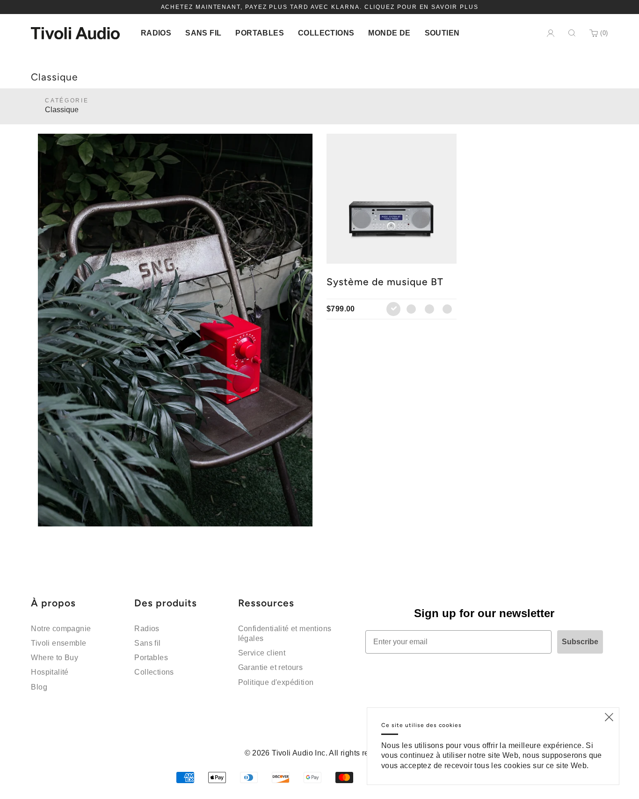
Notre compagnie (61, 629)
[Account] (550, 33)
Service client (262, 653)
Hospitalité (49, 672)
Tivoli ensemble (58, 643)
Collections (154, 672)
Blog (39, 687)
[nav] (156, 33)
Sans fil (147, 643)
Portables (151, 658)
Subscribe (580, 642)
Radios (146, 629)
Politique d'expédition (276, 682)
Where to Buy (54, 658)
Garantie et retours (270, 667)
